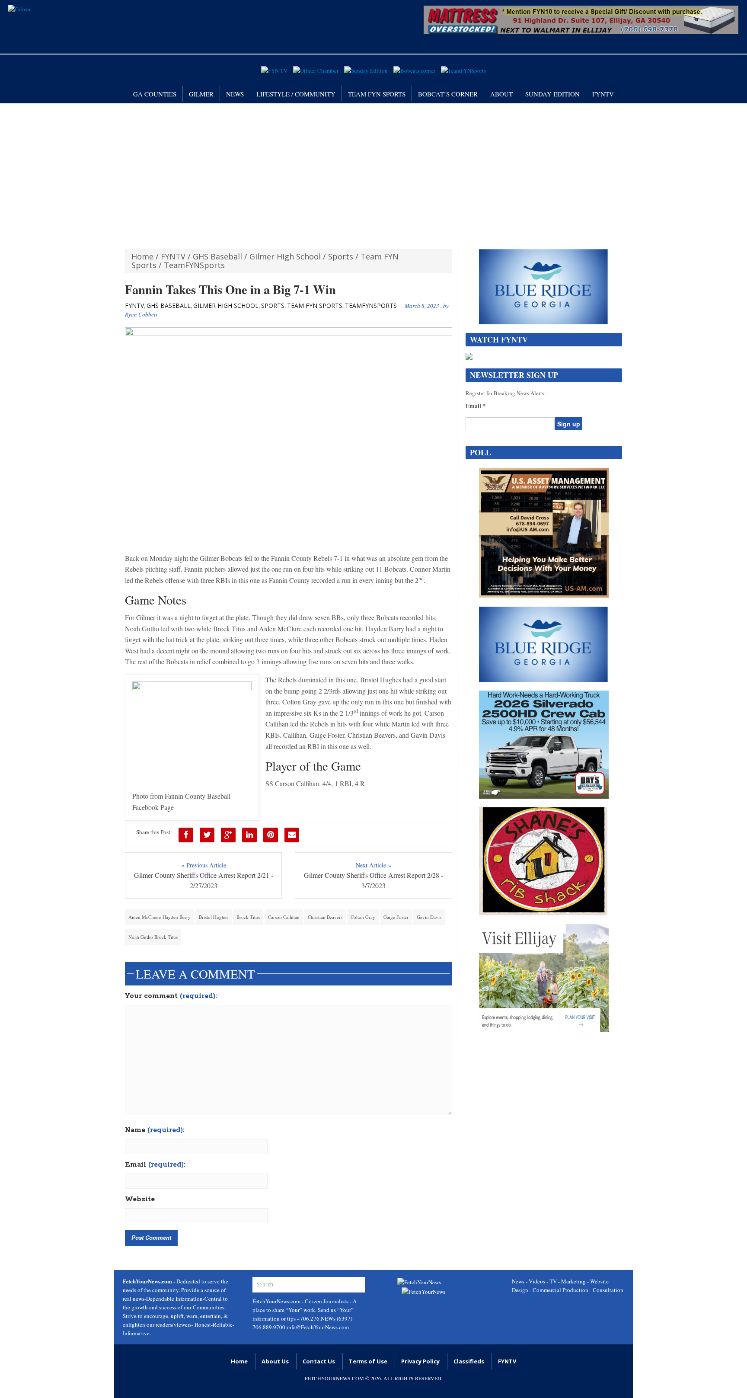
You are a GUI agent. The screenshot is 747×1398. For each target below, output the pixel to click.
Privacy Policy (420, 1361)
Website (140, 1199)
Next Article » (373, 865)
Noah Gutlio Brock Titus (153, 937)
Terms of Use (368, 1361)
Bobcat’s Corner (448, 94)
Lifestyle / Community (295, 94)
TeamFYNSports (194, 265)
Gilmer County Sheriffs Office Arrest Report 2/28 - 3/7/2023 (373, 880)
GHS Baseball (217, 256)
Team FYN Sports (376, 94)
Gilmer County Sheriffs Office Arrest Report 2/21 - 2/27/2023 (203, 880)
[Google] (228, 835)
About (501, 94)
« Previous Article (203, 865)
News (235, 94)
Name (155, 1130)
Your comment (171, 996)
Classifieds (468, 1361)
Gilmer (201, 94)
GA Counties (154, 94)
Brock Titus (248, 917)
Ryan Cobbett (141, 314)
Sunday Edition (552, 94)
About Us (275, 1361)
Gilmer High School (285, 256)
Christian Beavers (325, 917)
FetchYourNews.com (277, 1301)
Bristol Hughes (213, 917)
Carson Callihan (284, 917)
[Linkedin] (249, 835)
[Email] (291, 835)
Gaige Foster (396, 917)
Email (155, 1165)
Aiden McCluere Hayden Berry (159, 917)
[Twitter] (207, 835)
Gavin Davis (429, 917)
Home (142, 256)
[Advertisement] (373, 173)
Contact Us (319, 1361)
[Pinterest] (270, 835)
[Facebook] (186, 835)
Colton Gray (363, 917)
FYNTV (603, 94)
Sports (340, 256)
